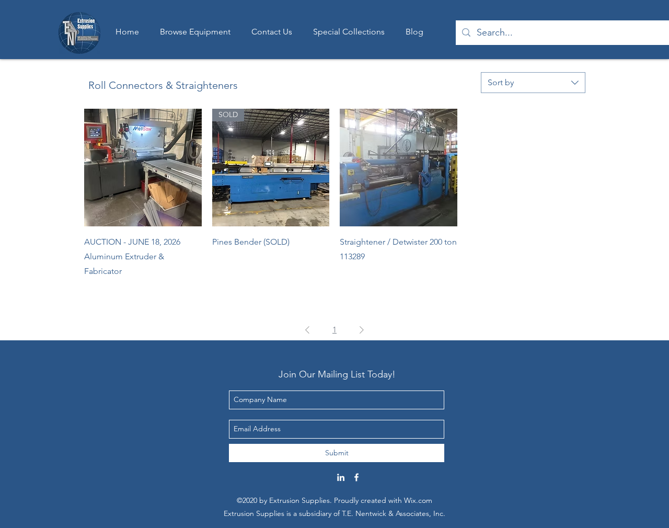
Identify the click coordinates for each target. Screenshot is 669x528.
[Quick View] (143, 167)
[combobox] (533, 82)
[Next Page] (361, 329)
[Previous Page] (307, 329)
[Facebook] (356, 477)
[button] (349, 32)
